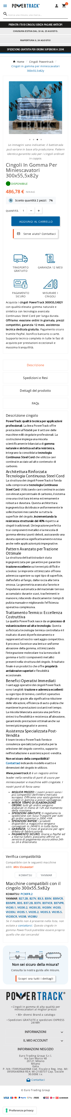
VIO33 (57, 907)
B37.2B (28, 903)
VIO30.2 (22, 907)
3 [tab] (37, 140)
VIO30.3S (35, 907)
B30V (48, 898)
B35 (19, 903)
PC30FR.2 (27, 894)
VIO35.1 (22, 912)
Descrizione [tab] (35, 365)
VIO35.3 (45, 912)
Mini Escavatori (23, 866)
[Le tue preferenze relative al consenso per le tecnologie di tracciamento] (20, 1110)
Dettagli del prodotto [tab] (35, 390)
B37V (37, 903)
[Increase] (38, 210)
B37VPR (59, 903)
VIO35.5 (57, 912)
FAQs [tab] (35, 403)
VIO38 (22, 916)
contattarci (25, 925)
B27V (33, 898)
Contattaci (13, 763)
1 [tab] (30, 140)
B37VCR (47, 903)
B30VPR (11, 903)
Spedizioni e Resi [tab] (35, 377)
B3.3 (40, 898)
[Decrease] (31, 210)
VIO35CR (11, 916)
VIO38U (32, 916)
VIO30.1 (11, 907)
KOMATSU (25, 875)
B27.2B (23, 898)
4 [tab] (41, 140)
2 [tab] (34, 140)
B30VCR (58, 898)
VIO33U (11, 912)
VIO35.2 (34, 912)
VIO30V (46, 907)
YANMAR (46, 875)
